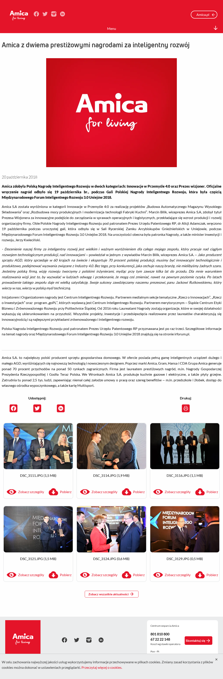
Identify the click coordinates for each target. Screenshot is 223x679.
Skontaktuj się (195, 640)
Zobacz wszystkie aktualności (108, 594)
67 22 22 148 (160, 639)
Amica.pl (203, 14)
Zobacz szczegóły (31, 492)
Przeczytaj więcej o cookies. (101, 667)
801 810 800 (159, 634)
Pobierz (65, 492)
